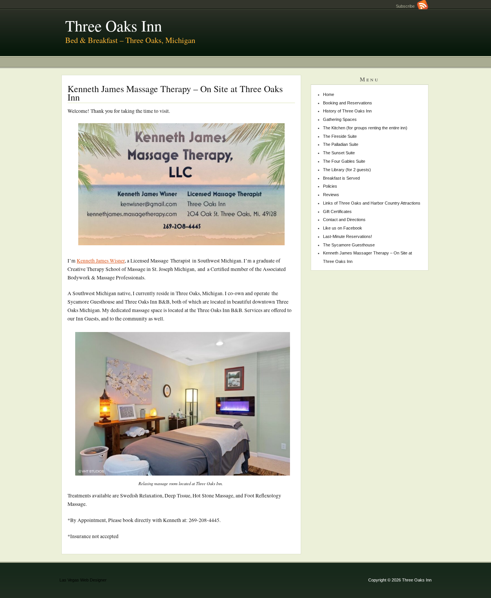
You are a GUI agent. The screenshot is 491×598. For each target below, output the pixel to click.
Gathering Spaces (340, 119)
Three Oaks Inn (113, 25)
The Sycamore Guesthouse (349, 245)
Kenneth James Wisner (101, 260)
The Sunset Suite (339, 152)
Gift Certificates (337, 211)
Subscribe (406, 6)
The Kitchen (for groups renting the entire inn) (365, 128)
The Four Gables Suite (344, 161)
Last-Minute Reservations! (347, 236)
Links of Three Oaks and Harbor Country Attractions (371, 203)
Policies (330, 186)
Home (328, 94)
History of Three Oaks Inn (347, 111)
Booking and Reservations (347, 103)
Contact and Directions (344, 219)
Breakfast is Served (341, 178)
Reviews (331, 194)
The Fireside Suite (340, 136)
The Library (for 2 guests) (347, 169)
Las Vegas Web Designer (83, 580)
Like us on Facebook (342, 228)
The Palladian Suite (340, 144)
